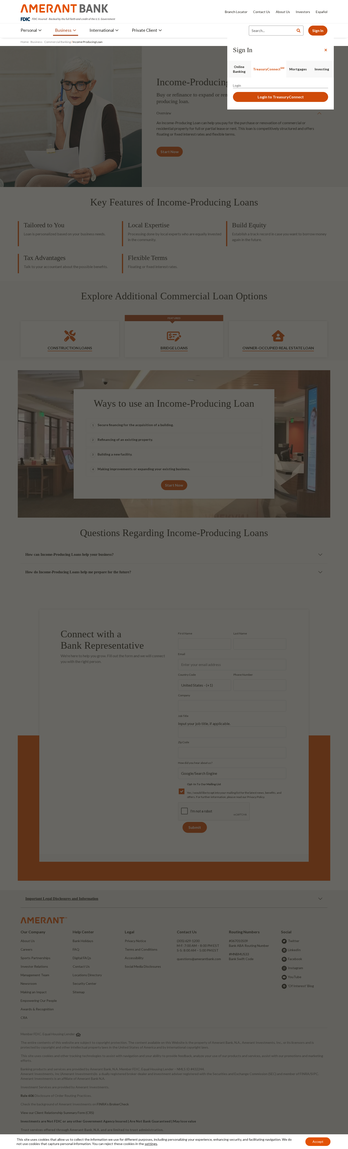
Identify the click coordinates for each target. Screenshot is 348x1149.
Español (321, 12)
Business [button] (63, 30)
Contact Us (261, 12)
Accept (317, 1142)
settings (151, 1144)
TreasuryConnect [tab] (268, 69)
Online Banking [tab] (239, 69)
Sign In (317, 30)
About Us (283, 12)
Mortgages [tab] (298, 69)
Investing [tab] (322, 69)
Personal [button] (29, 30)
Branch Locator (236, 12)
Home (25, 42)
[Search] (298, 30)
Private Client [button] (144, 30)
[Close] (326, 50)
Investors (303, 12)
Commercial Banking (57, 42)
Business (36, 42)
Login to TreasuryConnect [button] (281, 97)
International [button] (101, 30)
